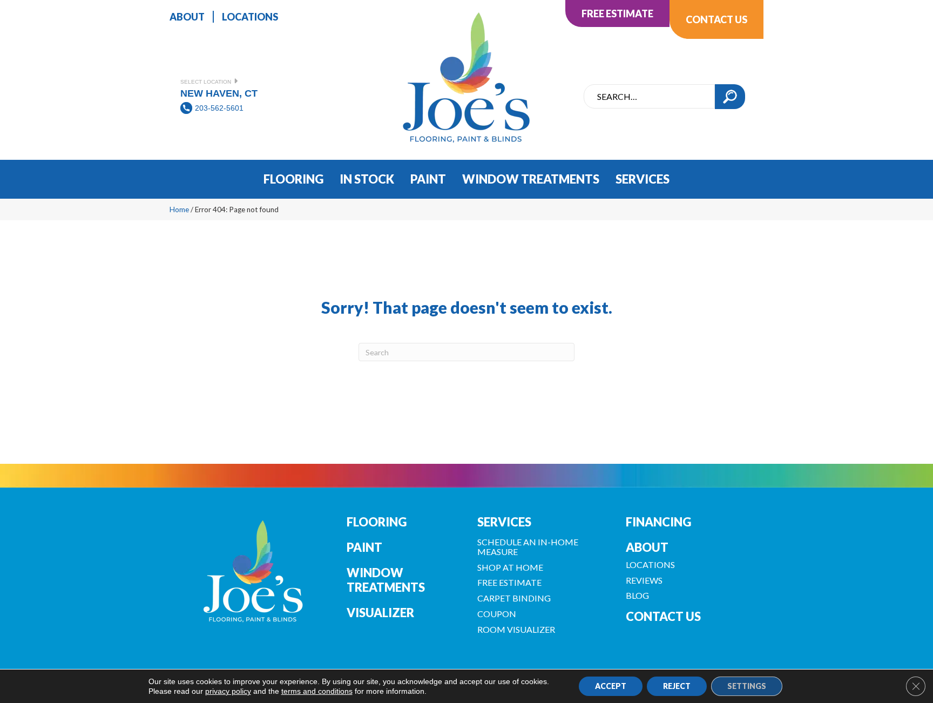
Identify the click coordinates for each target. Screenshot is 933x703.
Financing (658, 522)
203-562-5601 (219, 108)
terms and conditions (317, 691)
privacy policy (228, 691)
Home (179, 209)
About (647, 547)
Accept (610, 686)
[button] (730, 96)
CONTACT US (663, 616)
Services (504, 522)
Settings (746, 686)
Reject (677, 686)
